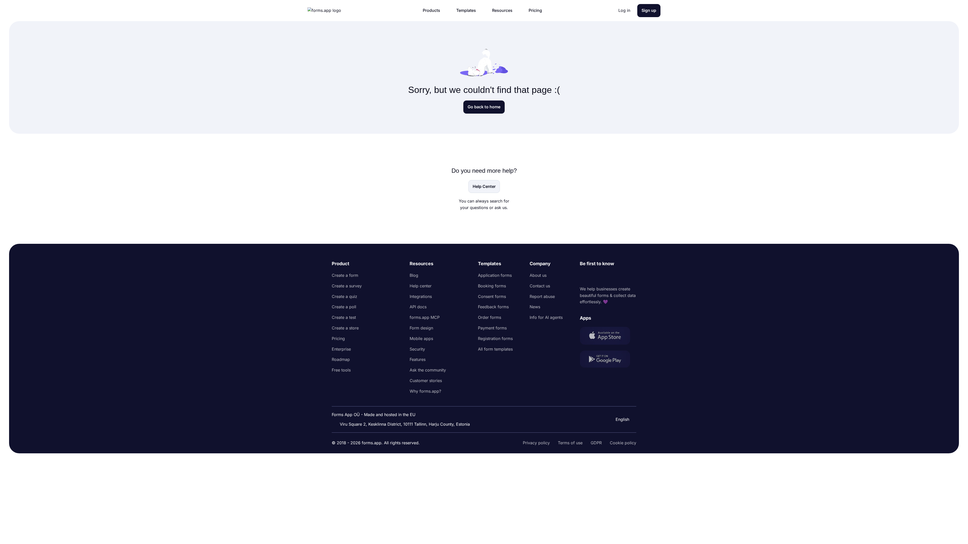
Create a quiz (344, 296)
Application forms (495, 275)
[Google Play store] (608, 360)
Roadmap (341, 359)
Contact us (540, 285)
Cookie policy (623, 442)
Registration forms (495, 338)
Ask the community (428, 369)
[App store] (608, 337)
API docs (418, 306)
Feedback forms (493, 306)
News (535, 306)
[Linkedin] (584, 276)
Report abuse (542, 296)
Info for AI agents (546, 317)
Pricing (338, 338)
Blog (414, 275)
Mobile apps (421, 338)
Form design (421, 327)
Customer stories (426, 380)
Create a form (345, 275)
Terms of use (570, 442)
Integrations (421, 296)
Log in (624, 10)
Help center (421, 285)
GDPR (596, 442)
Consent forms (492, 296)
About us (538, 275)
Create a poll (344, 306)
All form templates (495, 349)
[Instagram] (595, 276)
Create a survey (347, 285)
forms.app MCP (425, 317)
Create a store (345, 327)
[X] (606, 276)
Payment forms (492, 327)
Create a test (344, 317)
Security (417, 349)
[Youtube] (617, 276)
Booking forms (492, 285)
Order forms (489, 317)
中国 (619, 405)
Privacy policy (536, 442)
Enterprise (341, 349)
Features (418, 359)
